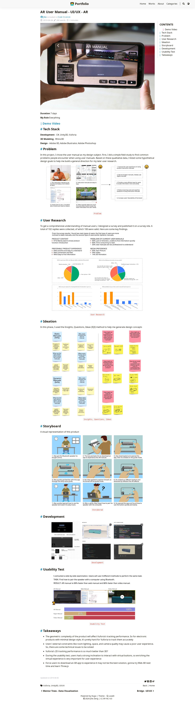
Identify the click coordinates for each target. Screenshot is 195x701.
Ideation (166, 42)
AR (61, 17)
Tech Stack (167, 32)
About (161, 3)
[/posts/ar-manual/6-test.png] (97, 597)
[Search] (183, 3)
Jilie (45, 16)
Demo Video (171, 29)
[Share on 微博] (153, 681)
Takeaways (167, 54)
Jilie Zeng (94, 698)
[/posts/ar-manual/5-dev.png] (97, 540)
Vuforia (46, 685)
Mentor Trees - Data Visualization (60, 690)
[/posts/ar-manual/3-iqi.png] (97, 373)
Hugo (94, 696)
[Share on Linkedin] (150, 681)
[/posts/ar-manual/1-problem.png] (97, 187)
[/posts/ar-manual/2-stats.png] (97, 272)
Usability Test (168, 51)
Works (152, 3)
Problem (166, 35)
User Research (169, 39)
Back (145, 685)
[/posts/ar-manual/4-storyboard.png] (97, 470)
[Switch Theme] (188, 3)
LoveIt (111, 696)
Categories (172, 3)
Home (143, 3)
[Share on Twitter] (145, 681)
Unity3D (54, 685)
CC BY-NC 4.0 (106, 698)
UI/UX (67, 17)
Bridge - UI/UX (144, 690)
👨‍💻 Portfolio (79, 3)
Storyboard (167, 45)
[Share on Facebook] (148, 681)
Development (168, 48)
